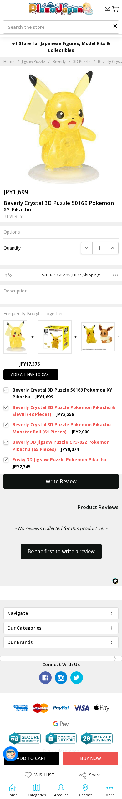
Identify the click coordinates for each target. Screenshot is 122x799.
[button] (115, 25)
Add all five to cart (31, 374)
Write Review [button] (61, 481)
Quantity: (12, 248)
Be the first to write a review (61, 551)
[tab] (98, 508)
